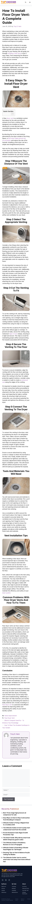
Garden (3, 890)
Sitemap (28, 899)
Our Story (24, 886)
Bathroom (4, 886)
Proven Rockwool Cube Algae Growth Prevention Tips (15, 834)
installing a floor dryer (14, 53)
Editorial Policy (25, 888)
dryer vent (10, 118)
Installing (14, 890)
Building (14, 888)
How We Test (25, 890)
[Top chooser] (8, 2)
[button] (25, 2)
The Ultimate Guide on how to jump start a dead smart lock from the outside (16, 829)
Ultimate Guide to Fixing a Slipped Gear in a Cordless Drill (16, 824)
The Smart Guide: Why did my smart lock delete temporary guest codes (16, 839)
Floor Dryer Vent (9, 718)
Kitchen (3, 888)
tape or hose (13, 334)
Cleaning (14, 886)
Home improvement (10, 715)
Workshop (4, 892)
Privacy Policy (16, 899)
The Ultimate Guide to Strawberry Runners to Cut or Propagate (14, 843)
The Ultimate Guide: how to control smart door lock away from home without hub (16, 859)
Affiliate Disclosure (24, 893)
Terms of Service (22, 899)
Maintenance (15, 892)
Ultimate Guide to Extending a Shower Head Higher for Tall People (15, 848)
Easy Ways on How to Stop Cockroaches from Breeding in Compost (16, 819)
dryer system (6, 593)
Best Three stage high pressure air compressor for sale (14, 814)
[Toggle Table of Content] (11, 113)
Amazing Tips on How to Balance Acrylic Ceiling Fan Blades (16, 853)
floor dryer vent (7, 705)
